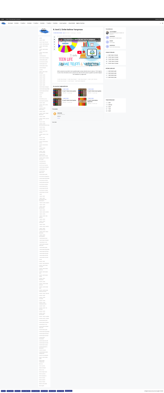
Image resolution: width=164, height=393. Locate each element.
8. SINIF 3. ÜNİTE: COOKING (42, 298)
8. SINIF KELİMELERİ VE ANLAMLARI (43, 347)
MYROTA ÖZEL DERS (43, 383)
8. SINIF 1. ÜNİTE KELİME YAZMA (43, 276)
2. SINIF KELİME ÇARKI (43, 59)
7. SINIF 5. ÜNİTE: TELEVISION (42, 222)
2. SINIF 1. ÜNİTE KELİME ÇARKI (43, 46)
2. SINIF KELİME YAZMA (43, 65)
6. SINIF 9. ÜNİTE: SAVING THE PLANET (44, 158)
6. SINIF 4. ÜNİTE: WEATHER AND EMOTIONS (44, 124)
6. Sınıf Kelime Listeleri (43, 184)
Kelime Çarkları (42, 373)
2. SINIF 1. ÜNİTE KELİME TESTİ (43, 50)
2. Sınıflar (16, 23)
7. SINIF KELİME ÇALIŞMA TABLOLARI (43, 245)
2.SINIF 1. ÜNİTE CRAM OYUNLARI (43, 72)
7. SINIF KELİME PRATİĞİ (43, 255)
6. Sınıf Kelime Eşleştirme (44, 176)
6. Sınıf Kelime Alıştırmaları (42, 172)
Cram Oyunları (62, 23)
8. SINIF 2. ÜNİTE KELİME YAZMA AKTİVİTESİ (43, 291)
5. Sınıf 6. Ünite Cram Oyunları (94, 91)
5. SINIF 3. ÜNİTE (42, 77)
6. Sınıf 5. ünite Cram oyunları (43, 131)
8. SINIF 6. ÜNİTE (42, 311)
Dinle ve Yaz (41, 369)
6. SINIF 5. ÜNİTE (42, 129)
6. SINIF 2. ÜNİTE (42, 111)
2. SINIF (40, 38)
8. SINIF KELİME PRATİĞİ (43, 340)
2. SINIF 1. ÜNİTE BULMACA (44, 44)
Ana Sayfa (10, 23)
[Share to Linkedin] (54, 41)
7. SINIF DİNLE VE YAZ (43, 242)
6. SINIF (2, 19)
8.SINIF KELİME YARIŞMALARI (41, 361)
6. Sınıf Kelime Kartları (43, 180)
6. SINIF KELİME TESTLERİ (43, 192)
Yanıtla (58, 118)
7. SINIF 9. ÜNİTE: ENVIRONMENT (42, 235)
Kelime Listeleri (42, 379)
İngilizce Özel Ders (80, 23)
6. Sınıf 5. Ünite (42, 127)
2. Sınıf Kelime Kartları (43, 61)
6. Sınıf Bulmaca (42, 161)
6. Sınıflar (42, 23)
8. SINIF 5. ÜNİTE (42, 306)
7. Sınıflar (49, 23)
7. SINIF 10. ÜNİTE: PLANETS (44, 202)
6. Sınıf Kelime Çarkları (43, 100)
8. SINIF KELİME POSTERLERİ (42, 338)
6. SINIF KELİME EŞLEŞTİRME (44, 178)
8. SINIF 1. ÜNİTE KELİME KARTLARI (43, 269)
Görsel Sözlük (71, 23)
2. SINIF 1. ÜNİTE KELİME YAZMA (43, 53)
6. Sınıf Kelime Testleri (43, 190)
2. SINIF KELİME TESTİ (43, 63)
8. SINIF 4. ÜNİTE (42, 300)
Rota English (41, 385)
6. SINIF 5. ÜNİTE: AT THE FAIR (43, 135)
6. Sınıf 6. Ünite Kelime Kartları (43, 142)
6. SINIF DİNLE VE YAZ (43, 169)
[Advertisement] (82, 9)
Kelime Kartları (42, 377)
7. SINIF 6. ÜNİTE (42, 224)
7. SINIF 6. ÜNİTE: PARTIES (44, 226)
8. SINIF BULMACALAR (43, 320)
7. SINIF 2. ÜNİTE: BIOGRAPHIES (42, 207)
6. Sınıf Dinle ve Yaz (43, 98)
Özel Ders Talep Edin (159, 19)
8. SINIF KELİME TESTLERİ (43, 342)
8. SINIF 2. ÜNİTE (42, 281)
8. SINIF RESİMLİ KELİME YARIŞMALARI (43, 352)
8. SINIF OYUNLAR (42, 350)
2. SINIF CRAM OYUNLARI (44, 57)
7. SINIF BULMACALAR (43, 238)
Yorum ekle (54, 122)
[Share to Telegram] (54, 46)
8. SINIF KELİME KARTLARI (43, 333)
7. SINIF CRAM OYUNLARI (43, 240)
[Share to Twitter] (54, 39)
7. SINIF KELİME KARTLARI (43, 251)
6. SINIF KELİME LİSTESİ (43, 186)
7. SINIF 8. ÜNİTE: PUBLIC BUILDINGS (43, 232)
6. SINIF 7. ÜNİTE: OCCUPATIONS (42, 152)
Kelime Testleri (42, 381)
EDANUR (111, 40)
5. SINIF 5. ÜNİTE (42, 81)
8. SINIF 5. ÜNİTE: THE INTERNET (43, 308)
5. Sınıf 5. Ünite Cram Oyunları (69, 100)
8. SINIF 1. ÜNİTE (42, 261)
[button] (160, 23)
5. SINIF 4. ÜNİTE (42, 79)
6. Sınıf (40, 95)
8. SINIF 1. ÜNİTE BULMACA (44, 263)
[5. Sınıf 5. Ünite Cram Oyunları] (57, 102)
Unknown (59, 113)
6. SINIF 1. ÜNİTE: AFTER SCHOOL (43, 105)
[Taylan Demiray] (107, 32)
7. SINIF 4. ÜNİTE (42, 214)
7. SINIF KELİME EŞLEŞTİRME (44, 249)
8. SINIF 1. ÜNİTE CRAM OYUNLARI (43, 266)
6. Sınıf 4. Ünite (42, 121)
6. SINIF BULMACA (42, 163)
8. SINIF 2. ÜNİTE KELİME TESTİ (43, 287)
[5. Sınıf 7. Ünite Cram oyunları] (57, 92)
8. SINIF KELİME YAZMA (43, 344)
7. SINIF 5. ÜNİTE (42, 219)
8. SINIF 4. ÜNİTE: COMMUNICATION (42, 303)
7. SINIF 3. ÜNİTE (42, 210)
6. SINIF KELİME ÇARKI (43, 174)
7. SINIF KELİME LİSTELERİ (43, 253)
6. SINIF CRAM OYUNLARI (44, 167)
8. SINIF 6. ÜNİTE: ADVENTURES (42, 314)
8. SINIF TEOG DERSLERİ (43, 355)
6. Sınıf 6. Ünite (42, 137)
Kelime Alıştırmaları (43, 371)
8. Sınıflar (55, 23)
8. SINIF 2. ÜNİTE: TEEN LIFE (44, 293)
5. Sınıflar (36, 23)
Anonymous (112, 36)
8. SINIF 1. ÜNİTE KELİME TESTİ (43, 272)
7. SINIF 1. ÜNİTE (42, 196)
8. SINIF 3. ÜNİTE (42, 295)
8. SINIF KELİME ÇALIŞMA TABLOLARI (43, 327)
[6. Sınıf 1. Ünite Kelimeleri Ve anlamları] (5, 19)
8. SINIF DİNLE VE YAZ (43, 324)
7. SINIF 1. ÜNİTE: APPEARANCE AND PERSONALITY (42, 199)
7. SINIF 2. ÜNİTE (42, 204)
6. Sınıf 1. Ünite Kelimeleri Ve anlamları (13, 19)
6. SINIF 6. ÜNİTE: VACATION (42, 149)
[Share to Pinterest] (54, 44)
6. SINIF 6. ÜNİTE (42, 139)
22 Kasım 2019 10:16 (61, 114)
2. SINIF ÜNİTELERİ (42, 67)
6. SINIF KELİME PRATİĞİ (43, 188)
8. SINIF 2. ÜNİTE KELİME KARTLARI (43, 284)
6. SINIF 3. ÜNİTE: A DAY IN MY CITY (44, 119)
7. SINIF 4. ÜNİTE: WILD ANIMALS (43, 216)
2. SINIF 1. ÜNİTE (42, 40)
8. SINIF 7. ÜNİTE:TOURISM (44, 316)
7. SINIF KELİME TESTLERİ (43, 257)
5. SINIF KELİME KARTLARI (43, 91)
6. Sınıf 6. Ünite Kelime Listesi (43, 145)
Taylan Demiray (113, 31)
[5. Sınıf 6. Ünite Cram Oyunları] (82, 92)
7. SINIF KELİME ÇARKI (43, 247)
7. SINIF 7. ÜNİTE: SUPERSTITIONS (42, 229)
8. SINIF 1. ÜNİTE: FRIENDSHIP (42, 279)
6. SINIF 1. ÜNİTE (42, 102)
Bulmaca (41, 363)
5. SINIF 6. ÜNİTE (42, 83)
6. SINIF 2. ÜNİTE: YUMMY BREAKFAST (43, 114)
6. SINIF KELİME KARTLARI (43, 182)
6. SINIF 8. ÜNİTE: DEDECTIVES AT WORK (43, 155)
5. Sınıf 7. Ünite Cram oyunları (69, 91)
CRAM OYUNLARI (42, 367)
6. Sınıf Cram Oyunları (43, 165)
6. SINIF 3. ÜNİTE (42, 116)
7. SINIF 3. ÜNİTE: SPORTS (44, 212)
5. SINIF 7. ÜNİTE (42, 85)
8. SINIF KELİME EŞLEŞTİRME (44, 331)
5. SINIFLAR (41, 93)
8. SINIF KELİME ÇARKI (43, 329)
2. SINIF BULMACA (42, 55)
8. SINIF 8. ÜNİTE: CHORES (44, 318)
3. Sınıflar (23, 23)
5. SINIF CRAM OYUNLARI (44, 87)
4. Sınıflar (29, 23)
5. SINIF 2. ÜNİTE (42, 75)
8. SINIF (40, 259)
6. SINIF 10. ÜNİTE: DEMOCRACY (42, 108)
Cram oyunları (42, 365)
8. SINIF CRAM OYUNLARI (44, 322)
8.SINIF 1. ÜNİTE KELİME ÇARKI (43, 358)
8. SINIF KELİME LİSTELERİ (43, 335)
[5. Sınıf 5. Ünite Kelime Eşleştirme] (82, 102)
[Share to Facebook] (54, 37)
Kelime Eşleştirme (42, 375)
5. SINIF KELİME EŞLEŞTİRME (44, 89)
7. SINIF (40, 194)
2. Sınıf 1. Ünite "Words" (43, 42)
